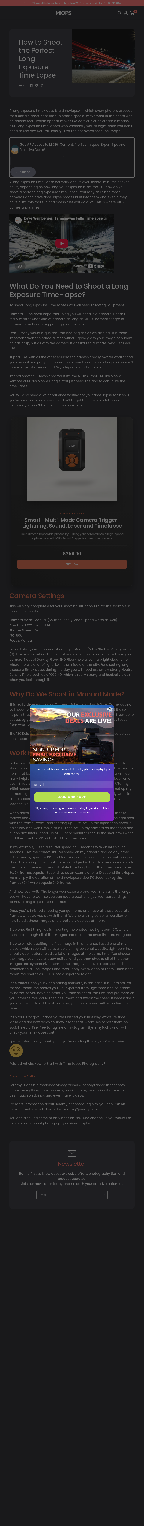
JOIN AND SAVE (72, 797)
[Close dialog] (110, 709)
